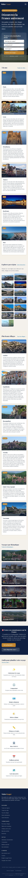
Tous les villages (5, 812)
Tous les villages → (21, 336)
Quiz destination (5, 847)
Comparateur (4, 842)
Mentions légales (10, 870)
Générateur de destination (7, 839)
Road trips (4, 833)
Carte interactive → (21, 264)
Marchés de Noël (5, 831)
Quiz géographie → (9, 645)
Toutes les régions (6, 808)
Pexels (21, 875)
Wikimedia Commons (19, 873)
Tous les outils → (6, 662)
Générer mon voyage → (11, 52)
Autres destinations (6, 815)
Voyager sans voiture (6, 860)
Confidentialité (18, 870)
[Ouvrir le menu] (25, 4)
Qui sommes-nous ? (6, 853)
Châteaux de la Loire (6, 828)
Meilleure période (5, 844)
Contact (3, 855)
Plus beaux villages (6, 823)
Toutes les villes (5, 810)
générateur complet (14, 56)
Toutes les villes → (21, 68)
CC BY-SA (11, 875)
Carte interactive (5, 817)
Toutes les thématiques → (8, 547)
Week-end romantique (6, 826)
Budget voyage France (7, 858)
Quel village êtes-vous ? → (11, 649)
